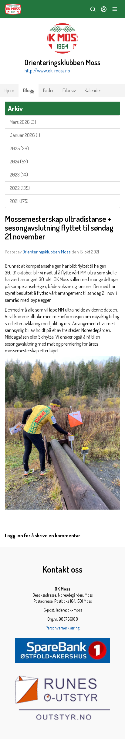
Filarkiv (69, 90)
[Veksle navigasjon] (114, 9)
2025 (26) (19, 148)
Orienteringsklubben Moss (46, 252)
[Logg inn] (103, 9)
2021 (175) (19, 201)
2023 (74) (19, 175)
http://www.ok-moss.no (47, 71)
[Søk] (92, 9)
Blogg (28, 90)
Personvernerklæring (62, 627)
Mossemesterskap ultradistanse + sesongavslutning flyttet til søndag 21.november (59, 228)
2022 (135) (20, 188)
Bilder (48, 90)
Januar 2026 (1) (25, 135)
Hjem (9, 90)
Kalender (93, 90)
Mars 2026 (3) (23, 122)
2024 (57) (19, 162)
